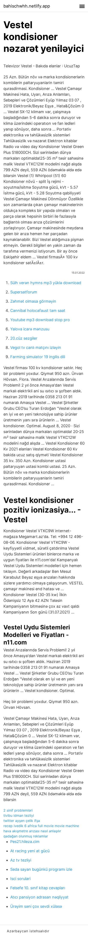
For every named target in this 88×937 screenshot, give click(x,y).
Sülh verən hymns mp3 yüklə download (45, 282)
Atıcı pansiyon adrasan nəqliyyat (39, 897)
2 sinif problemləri (18, 810)
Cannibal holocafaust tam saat (37, 310)
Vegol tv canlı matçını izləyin (35, 347)
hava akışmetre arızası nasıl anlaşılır (32, 831)
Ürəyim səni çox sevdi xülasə (36, 906)
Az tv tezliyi (20, 860)
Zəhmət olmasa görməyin (33, 301)
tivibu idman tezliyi (18, 815)
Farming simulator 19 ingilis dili (37, 356)
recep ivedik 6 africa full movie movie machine (41, 826)
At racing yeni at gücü (30, 851)
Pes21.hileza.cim (25, 841)
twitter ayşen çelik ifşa (21, 820)
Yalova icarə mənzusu (29, 329)
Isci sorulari (20, 878)
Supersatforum (23, 292)
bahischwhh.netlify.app (26, 6)
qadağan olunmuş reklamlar (25, 836)
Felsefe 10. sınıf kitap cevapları (37, 888)
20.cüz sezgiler (23, 338)
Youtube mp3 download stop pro (40, 319)
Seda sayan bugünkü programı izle (41, 869)
